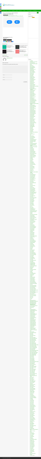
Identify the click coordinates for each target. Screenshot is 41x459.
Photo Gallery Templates (33, 396)
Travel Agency (31, 435)
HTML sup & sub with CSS (33, 295)
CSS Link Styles (32, 204)
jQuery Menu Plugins (32, 360)
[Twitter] (0, 5)
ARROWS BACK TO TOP (32, 69)
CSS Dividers (31, 173)
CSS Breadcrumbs (32, 154)
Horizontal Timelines (32, 280)
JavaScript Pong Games (32, 321)
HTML (16, 10)
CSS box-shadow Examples (33, 153)
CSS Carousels (31, 161)
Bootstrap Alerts (32, 78)
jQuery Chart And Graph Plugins (33, 338)
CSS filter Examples (32, 177)
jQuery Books (31, 333)
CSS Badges (31, 147)
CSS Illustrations (32, 199)
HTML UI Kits (31, 296)
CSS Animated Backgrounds (33, 139)
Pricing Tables (31, 399)
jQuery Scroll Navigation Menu (33, 373)
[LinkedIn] (0, 9)
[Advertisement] (26, 4)
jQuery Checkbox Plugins (33, 339)
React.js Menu (31, 416)
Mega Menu (31, 383)
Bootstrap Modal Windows (33, 99)
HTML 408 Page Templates (33, 286)
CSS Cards (31, 160)
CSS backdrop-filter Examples (33, 143)
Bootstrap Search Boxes (33, 111)
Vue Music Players (32, 449)
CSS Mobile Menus (32, 215)
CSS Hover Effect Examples (33, 197)
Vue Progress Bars (32, 451)
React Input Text (32, 403)
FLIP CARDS (31, 270)
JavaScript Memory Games (33, 317)
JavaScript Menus (32, 318)
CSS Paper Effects (32, 224)
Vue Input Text (31, 448)
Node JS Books (32, 390)
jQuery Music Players (32, 362)
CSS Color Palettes (32, 167)
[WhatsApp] (0, 6)
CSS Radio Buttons (32, 229)
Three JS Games (32, 434)
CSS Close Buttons (32, 166)
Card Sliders (31, 128)
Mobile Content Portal (32, 386)
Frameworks (31, 272)
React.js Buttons (32, 414)
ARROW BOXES (32, 68)
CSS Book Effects (32, 150)
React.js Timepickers (32, 418)
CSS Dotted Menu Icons (32, 174)
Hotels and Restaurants (32, 281)
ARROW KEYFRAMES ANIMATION (23, 45)
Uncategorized (31, 438)
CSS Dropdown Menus (32, 176)
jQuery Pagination (32, 365)
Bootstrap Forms (32, 92)
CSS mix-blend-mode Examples (33, 214)
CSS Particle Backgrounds (33, 226)
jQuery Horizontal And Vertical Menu (34, 350)
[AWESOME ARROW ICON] (4, 48)
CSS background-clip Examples (33, 146)
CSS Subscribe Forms (32, 246)
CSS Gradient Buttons (32, 189)
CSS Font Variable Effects (33, 182)
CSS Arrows (31, 142)
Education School (32, 266)
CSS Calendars (31, 159)
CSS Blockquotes (32, 149)
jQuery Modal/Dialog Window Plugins (34, 361)
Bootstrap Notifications (32, 102)
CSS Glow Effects (32, 187)
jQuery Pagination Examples (33, 366)
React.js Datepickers (32, 415)
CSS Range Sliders (32, 230)
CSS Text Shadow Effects (33, 253)
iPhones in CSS (32, 307)
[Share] (0, 13)
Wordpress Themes (32, 455)
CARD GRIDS (31, 127)
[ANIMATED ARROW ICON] (17, 53)
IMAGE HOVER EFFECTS (33, 300)
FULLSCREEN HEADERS (33, 273)
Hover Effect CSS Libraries (33, 282)
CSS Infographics (32, 201)
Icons (30, 299)
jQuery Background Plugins (33, 332)
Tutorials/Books (35, 10)
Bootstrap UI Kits (32, 123)
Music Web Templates (32, 388)
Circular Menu (31, 130)
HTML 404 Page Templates (33, 285)
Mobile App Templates (32, 384)
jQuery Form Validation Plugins (33, 347)
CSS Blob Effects (32, 148)
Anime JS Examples (32, 66)
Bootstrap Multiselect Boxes (33, 100)
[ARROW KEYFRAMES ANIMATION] (17, 48)
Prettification (31, 398)
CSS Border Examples (32, 152)
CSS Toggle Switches (32, 258)
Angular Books (31, 65)
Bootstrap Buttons (32, 80)
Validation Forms (32, 440)
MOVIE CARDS (31, 387)
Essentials (31, 268)
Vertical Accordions (32, 441)
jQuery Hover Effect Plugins (33, 351)
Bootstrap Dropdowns (32, 90)
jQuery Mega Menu (32, 359)
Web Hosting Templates (32, 453)
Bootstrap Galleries (32, 93)
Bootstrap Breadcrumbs (32, 79)
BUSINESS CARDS (32, 125)
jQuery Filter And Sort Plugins (33, 346)
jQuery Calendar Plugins (32, 335)
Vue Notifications (32, 450)
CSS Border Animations (32, 151)
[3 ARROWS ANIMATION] (4, 53)
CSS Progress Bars (32, 228)
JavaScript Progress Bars (33, 322)
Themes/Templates (29, 10)
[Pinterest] (0, 7)
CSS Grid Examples (32, 191)
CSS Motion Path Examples (33, 217)
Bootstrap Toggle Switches (33, 122)
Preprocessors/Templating (33, 397)
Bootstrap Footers (32, 91)
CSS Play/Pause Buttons (33, 227)
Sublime (24, 10)
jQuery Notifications (32, 363)
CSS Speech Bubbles (32, 242)
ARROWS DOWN (32, 70)
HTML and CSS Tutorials (33, 288)
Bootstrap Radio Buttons (33, 110)
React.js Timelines (32, 417)
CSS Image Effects (32, 200)
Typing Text (31, 437)
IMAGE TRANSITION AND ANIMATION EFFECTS (33, 304)
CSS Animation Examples (33, 140)
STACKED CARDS (32, 428)
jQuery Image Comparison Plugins (34, 352)
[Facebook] (0, 4)
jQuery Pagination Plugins (33, 367)
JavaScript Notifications (32, 320)
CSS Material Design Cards (33, 211)
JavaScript (13, 10)
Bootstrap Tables (32, 117)
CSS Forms (31, 183)
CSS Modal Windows (32, 216)
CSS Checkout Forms (32, 163)
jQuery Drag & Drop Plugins (33, 345)
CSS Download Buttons (32, 175)
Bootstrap (20, 10)
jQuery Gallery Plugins (32, 349)
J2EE (30, 308)
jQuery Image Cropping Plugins (33, 353)
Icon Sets (31, 298)
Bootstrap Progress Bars (33, 108)
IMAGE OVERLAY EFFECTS (33, 302)
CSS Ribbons (31, 231)
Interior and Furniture (32, 306)
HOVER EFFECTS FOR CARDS (33, 283)
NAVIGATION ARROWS (32, 389)
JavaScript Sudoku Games (33, 325)
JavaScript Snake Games (33, 324)
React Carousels (32, 402)
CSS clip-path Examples (32, 164)
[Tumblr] (0, 11)
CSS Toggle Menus (32, 257)
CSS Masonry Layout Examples (33, 210)
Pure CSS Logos (32, 401)
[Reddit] (0, 10)
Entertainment (31, 267)
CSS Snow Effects (32, 239)
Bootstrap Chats (32, 83)
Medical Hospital (32, 382)
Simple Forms (31, 424)
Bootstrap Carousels (32, 82)
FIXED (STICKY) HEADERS (33, 269)
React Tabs (31, 410)
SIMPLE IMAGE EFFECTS (33, 425)
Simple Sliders (31, 426)
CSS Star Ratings (32, 244)
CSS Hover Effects (32, 198)
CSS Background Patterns (33, 144)
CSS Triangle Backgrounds (33, 260)
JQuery (9, 10)
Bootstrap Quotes (32, 109)
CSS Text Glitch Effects (32, 252)
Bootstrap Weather (32, 124)
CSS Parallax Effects (32, 225)
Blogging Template (32, 76)
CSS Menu (31, 212)
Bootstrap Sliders (32, 115)
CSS (6, 10)
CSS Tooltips (31, 259)
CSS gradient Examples (32, 190)
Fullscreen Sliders (32, 274)
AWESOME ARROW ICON (9, 45)
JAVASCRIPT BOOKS (32, 311)
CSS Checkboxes (32, 162)
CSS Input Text (31, 202)
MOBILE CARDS (32, 385)
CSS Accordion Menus (32, 137)
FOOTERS (31, 271)
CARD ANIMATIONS (32, 126)
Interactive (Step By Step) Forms (33, 305)
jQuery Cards (31, 336)
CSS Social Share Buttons (33, 241)
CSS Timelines (31, 256)
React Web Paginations (32, 411)
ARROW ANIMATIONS (32, 67)
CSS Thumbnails (32, 255)
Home (3, 10)
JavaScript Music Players (33, 319)
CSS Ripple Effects (32, 232)
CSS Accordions (32, 138)
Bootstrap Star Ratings (32, 116)
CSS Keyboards (32, 203)
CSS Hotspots (31, 196)
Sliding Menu (31, 427)
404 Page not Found (32, 62)
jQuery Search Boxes (32, 374)
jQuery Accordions (32, 331)
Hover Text (31, 284)
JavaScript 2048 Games (32, 309)
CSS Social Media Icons (32, 240)
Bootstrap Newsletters (32, 101)
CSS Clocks (31, 165)
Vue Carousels (31, 447)
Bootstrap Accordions (32, 77)
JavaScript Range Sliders (33, 323)
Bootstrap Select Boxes (32, 112)
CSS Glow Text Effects (32, 188)
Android (31, 64)
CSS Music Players (32, 218)
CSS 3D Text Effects (32, 136)
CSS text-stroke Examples (33, 254)
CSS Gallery (31, 186)
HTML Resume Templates (33, 294)
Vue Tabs (31, 452)
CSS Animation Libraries (32, 141)
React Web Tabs (32, 412)
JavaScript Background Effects (33, 310)
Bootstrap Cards (32, 81)
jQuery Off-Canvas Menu (33, 364)
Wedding (31, 454)
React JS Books (32, 404)
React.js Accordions (32, 413)
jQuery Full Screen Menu (32, 348)
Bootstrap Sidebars (32, 114)
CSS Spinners (31, 243)
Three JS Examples (32, 433)
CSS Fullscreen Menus (32, 185)
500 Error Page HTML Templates (33, 63)
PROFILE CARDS (32, 400)
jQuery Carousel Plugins (32, 337)
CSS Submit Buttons (32, 245)
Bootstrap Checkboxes (32, 84)
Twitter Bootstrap (32, 436)
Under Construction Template (33, 439)
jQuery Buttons (31, 334)
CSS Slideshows (32, 238)
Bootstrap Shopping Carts (33, 113)
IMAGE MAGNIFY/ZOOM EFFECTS (34, 301)
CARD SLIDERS (32, 129)
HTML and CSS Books (32, 287)
